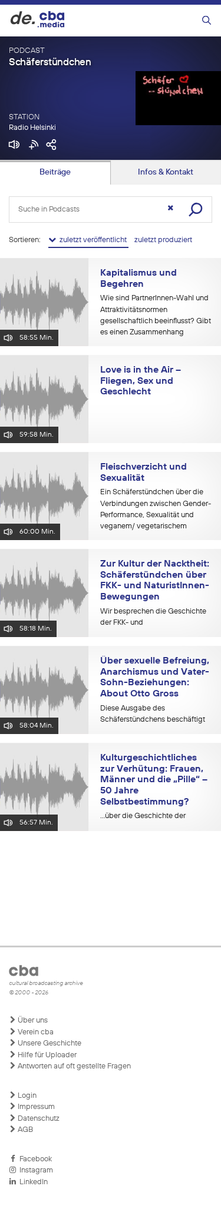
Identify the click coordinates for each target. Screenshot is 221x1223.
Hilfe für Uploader (46, 1055)
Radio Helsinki (32, 128)
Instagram (34, 1170)
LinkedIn (32, 1182)
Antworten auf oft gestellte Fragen (73, 1066)
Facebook (34, 1159)
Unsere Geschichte (48, 1043)
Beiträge (55, 172)
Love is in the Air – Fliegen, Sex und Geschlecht (140, 381)
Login (26, 1096)
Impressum (35, 1107)
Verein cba (35, 1032)
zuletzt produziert (163, 240)
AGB (24, 1130)
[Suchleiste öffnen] (206, 21)
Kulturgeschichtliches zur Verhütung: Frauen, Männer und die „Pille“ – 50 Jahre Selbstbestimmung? (153, 780)
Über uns (32, 1020)
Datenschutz (38, 1119)
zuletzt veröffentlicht (92, 240)
